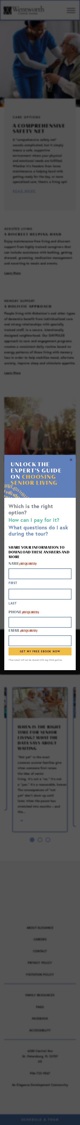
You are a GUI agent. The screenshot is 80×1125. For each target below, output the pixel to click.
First (13, 583)
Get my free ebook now (40, 651)
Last (12, 603)
